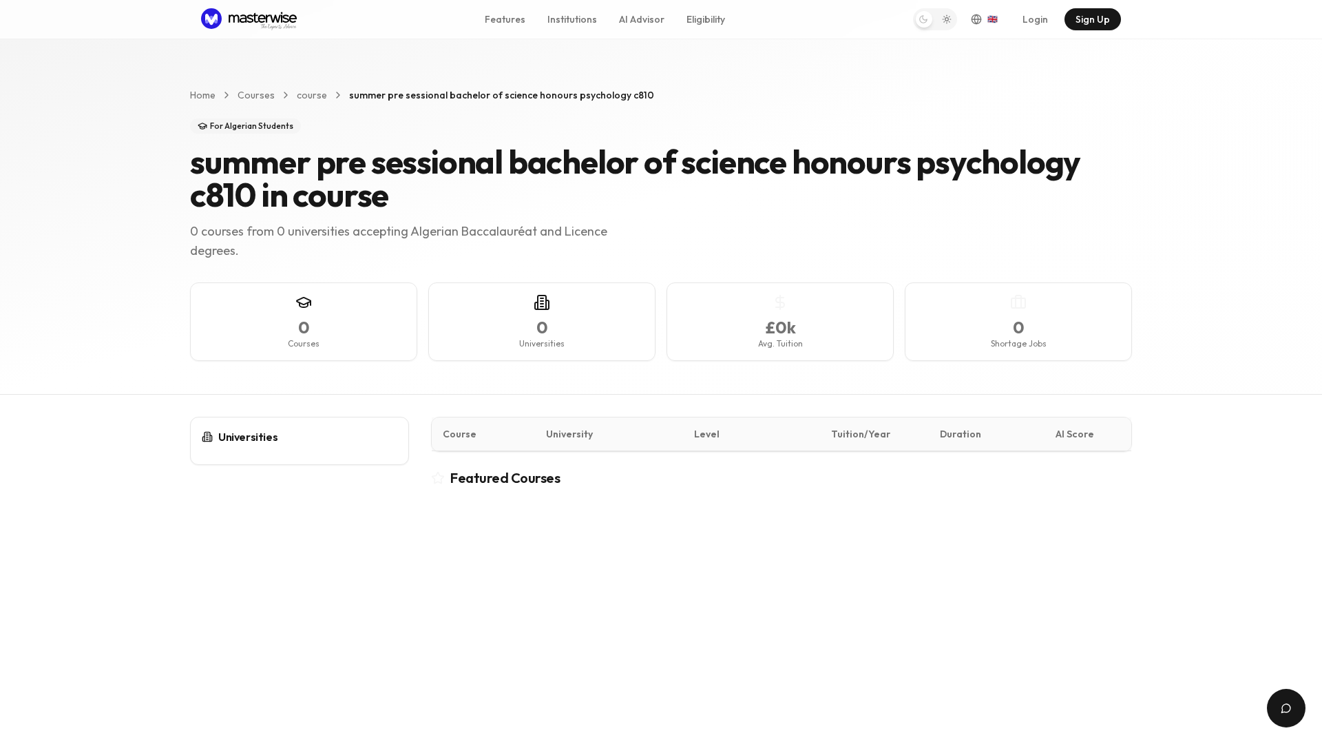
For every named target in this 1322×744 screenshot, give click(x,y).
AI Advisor (641, 19)
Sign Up (1093, 19)
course (312, 95)
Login (1035, 19)
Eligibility (705, 19)
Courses (256, 95)
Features (505, 19)
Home (203, 95)
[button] (935, 19)
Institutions (572, 19)
